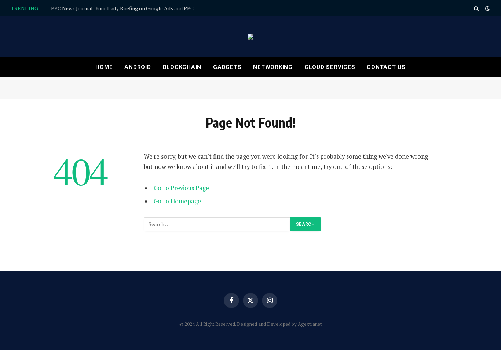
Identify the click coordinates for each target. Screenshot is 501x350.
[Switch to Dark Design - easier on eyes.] (486, 8)
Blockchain (182, 67)
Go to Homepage (177, 201)
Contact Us (386, 67)
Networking (273, 67)
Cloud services (329, 67)
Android (137, 67)
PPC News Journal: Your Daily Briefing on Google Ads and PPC (122, 8)
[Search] (476, 8)
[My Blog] (250, 36)
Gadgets (227, 67)
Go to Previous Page (181, 188)
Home (104, 67)
